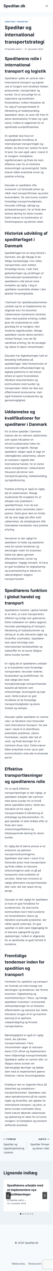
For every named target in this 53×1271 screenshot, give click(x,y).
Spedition (10, 22)
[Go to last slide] (8, 1195)
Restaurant (34, 1263)
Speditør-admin (14, 49)
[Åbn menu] (46, 6)
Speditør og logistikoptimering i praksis (14, 1146)
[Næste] (44, 1195)
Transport (22, 22)
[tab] (20, 1214)
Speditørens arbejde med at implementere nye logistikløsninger (25, 1190)
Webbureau (18, 1263)
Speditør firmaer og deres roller (39, 1144)
